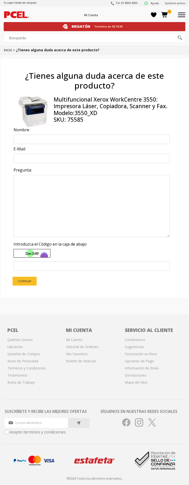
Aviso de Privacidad (22, 361)
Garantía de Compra (23, 354)
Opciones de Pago (139, 361)
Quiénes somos (175, 3)
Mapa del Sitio (136, 382)
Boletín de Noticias (81, 361)
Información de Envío (142, 368)
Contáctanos (135, 339)
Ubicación (15, 346)
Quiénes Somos (20, 339)
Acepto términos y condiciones (38, 432)
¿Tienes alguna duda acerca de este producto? (57, 50)
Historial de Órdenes (82, 346)
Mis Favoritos (77, 354)
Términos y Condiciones (26, 368)
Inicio (8, 50)
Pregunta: (23, 170)
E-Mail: (20, 149)
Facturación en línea (141, 354)
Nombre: (22, 129)
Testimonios (17, 375)
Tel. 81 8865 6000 (127, 3)
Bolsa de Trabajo (21, 382)
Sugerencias (134, 346)
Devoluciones (135, 375)
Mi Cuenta (91, 15)
